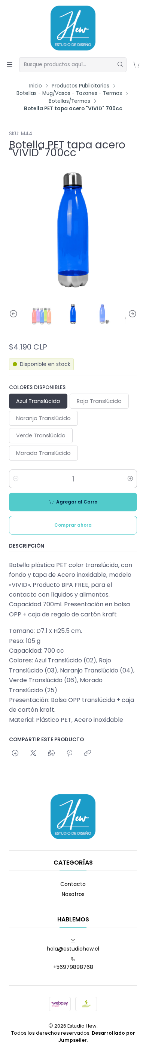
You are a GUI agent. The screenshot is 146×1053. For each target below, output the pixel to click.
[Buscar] (120, 64)
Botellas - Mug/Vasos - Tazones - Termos (69, 93)
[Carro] (136, 64)
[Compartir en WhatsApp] (51, 753)
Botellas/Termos (69, 101)
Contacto (73, 884)
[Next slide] (131, 314)
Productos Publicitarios (80, 86)
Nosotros (73, 894)
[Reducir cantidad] (15, 479)
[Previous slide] (14, 314)
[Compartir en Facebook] (15, 753)
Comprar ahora (73, 525)
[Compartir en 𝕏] (33, 753)
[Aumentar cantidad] (130, 479)
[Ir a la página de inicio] (73, 28)
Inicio (35, 86)
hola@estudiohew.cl (73, 948)
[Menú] (9, 64)
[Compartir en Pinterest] (69, 753)
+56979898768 (73, 967)
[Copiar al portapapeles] (87, 753)
